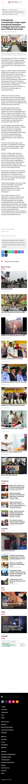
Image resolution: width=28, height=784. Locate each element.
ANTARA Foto (5, 768)
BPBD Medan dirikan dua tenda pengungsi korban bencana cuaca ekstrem (16, 487)
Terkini (3, 707)
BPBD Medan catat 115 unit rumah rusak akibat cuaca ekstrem (13, 549)
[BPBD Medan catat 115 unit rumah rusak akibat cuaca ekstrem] (14, 541)
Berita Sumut (13, 9)
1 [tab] (9, 610)
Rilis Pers (3, 747)
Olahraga (4, 732)
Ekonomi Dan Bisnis (7, 727)
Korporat (3, 770)
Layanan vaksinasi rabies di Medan (13, 604)
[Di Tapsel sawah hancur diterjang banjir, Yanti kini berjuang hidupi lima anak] (4, 557)
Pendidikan (4, 745)
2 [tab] (11, 610)
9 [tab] (22, 634)
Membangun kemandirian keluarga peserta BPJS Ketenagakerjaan (13, 682)
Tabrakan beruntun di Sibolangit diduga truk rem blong (17, 581)
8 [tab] (20, 634)
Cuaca (3, 742)
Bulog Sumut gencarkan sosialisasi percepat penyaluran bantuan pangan (13, 311)
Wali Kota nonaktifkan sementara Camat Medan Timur (16, 564)
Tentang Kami (5, 759)
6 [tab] (15, 634)
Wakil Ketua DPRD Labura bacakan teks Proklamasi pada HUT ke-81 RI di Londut (14, 381)
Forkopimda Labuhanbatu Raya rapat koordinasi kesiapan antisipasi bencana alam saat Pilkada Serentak (13, 13)
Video (3, 612)
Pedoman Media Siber (7, 762)
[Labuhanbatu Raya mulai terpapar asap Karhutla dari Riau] (14, 279)
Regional (3, 724)
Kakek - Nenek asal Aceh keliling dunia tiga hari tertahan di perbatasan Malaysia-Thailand (16, 514)
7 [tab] (17, 634)
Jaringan (3, 751)
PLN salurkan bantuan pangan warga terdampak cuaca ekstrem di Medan (17, 521)
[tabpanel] (14, 600)
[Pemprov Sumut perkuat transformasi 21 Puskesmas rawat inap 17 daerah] (14, 419)
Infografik (4, 636)
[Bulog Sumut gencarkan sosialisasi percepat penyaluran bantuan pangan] (14, 302)
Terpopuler (5, 481)
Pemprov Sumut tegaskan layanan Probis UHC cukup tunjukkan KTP (12, 451)
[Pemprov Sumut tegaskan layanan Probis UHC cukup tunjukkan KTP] (14, 442)
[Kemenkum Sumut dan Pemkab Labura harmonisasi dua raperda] (14, 465)
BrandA (3, 765)
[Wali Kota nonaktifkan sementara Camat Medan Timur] (4, 565)
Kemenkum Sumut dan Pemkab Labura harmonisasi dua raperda (13, 474)
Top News (4, 528)
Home (6, 9)
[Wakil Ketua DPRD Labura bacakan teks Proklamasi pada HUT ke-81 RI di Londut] (14, 372)
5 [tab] (18, 610)
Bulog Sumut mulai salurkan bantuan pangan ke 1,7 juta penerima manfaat (13, 404)
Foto (2, 588)
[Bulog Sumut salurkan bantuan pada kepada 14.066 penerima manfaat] (14, 349)
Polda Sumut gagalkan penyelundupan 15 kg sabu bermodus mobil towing (13, 628)
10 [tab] (24, 634)
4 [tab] (16, 610)
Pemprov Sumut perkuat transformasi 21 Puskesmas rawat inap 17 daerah (13, 427)
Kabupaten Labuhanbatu (11, 261)
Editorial (3, 736)
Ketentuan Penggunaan (8, 754)
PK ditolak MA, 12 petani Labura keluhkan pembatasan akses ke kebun (13, 334)
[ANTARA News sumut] (15, 2)
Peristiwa (4, 739)
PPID (2, 773)
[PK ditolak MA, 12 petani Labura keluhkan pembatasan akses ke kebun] (14, 326)
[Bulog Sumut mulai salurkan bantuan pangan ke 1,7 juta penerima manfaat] (14, 395)
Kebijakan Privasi (6, 757)
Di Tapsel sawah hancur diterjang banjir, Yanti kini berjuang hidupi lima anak (17, 557)
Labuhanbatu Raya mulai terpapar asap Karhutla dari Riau (13, 288)
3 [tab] (14, 610)
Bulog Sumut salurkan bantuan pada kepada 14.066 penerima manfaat (12, 357)
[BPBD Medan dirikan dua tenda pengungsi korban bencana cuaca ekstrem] (4, 488)
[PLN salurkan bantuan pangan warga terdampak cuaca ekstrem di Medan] (4, 522)
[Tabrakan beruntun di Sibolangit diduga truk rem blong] (4, 581)
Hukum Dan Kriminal (7, 730)
